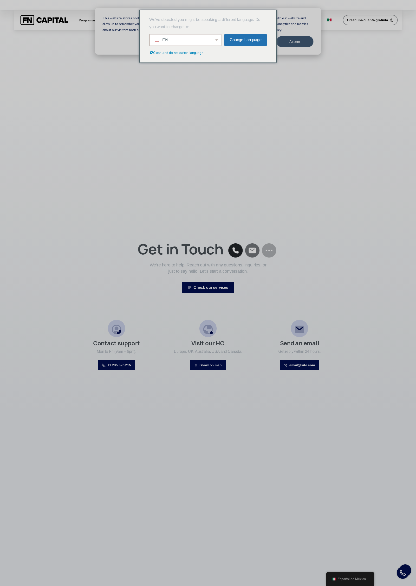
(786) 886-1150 (90, 4)
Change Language (245, 40)
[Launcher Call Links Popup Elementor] (403, 573)
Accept (294, 41)
